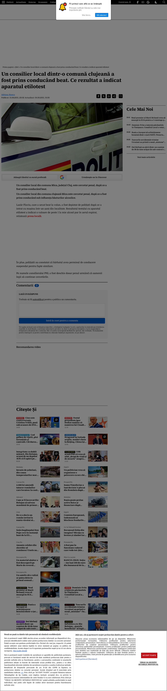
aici (22, 672)
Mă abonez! (102, 15)
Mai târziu (86, 15)
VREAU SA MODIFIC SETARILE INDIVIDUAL (148, 663)
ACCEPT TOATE (149, 655)
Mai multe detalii (20, 651)
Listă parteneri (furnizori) (86, 659)
